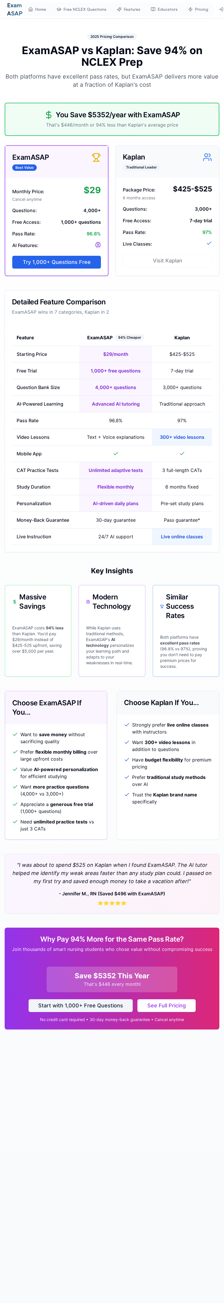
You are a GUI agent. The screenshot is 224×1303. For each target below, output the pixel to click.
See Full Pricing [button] (166, 1005)
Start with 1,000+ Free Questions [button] (80, 1005)
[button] (37, 9)
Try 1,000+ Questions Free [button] (57, 262)
